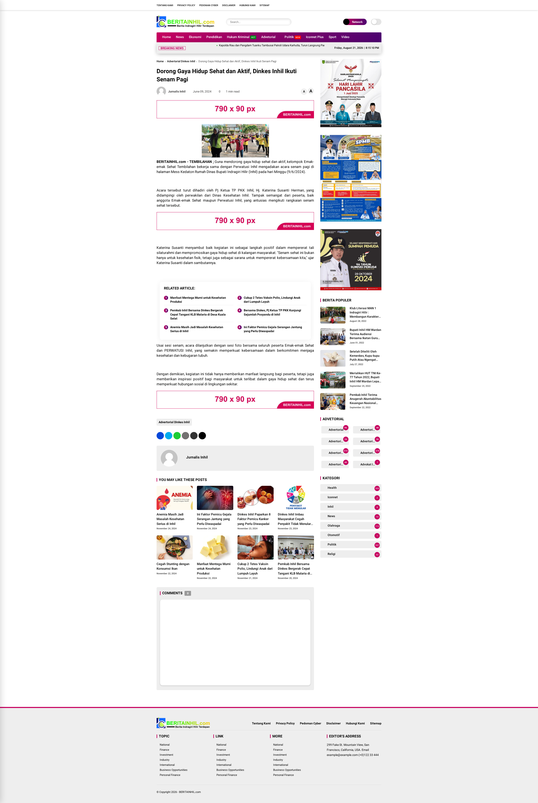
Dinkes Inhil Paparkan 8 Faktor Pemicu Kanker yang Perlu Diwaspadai (254, 519)
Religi (352, 554)
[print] (185, 435)
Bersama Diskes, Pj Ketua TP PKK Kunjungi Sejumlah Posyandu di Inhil (272, 312)
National (165, 744)
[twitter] (360, 5)
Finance (164, 749)
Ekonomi (195, 37)
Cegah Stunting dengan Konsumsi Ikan (173, 566)
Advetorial (268, 37)
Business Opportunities (173, 769)
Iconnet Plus (315, 37)
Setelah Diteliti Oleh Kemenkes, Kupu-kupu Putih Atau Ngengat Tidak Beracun (365, 356)
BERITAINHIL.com (190, 792)
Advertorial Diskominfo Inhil (370, 452)
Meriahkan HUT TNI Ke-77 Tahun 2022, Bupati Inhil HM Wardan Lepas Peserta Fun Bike (365, 377)
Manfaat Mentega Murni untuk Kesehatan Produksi (198, 300)
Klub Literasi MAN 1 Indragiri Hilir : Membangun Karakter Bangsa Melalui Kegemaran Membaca (364, 313)
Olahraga (353, 526)
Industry (164, 759)
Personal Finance (170, 775)
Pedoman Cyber (208, 5)
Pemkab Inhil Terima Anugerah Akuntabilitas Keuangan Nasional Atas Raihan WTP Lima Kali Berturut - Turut (365, 399)
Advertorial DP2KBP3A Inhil (370, 429)
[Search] (287, 22)
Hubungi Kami (247, 5)
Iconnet (352, 497)
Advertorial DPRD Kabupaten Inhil (370, 440)
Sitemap (264, 5)
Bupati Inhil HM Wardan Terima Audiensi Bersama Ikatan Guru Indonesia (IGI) (365, 334)
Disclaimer (228, 5)
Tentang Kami (165, 5)
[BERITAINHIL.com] (185, 27)
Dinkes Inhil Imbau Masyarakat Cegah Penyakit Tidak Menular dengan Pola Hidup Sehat (295, 519)
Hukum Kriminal (241, 37)
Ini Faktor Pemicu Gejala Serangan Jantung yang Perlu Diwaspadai (273, 329)
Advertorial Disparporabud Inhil (338, 463)
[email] (194, 435)
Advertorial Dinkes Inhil (181, 61)
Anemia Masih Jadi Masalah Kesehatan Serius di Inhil (196, 329)
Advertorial (337, 429)
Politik (292, 37)
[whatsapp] (177, 435)
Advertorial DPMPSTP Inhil (338, 440)
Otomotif (352, 535)
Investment (166, 754)
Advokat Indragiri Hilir (370, 463)
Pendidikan (214, 37)
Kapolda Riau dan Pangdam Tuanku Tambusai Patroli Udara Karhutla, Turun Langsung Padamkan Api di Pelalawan (263, 45)
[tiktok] (379, 5)
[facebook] (354, 5)
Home (166, 37)
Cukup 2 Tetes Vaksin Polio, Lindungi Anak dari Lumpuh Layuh (272, 300)
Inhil (352, 507)
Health (353, 488)
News (180, 37)
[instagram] (367, 5)
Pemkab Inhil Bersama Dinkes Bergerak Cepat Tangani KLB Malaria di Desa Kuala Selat (198, 314)
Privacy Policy (186, 5)
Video (345, 37)
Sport (332, 37)
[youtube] (373, 5)
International (167, 764)
